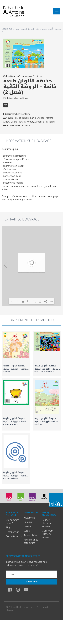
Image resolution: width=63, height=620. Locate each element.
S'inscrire (31, 581)
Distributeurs (12, 531)
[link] (16, 353)
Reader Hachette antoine (47, 523)
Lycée (27, 530)
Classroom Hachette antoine (47, 534)
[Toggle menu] (56, 11)
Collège (28, 526)
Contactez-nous (14, 536)
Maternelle (29, 517)
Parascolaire (30, 535)
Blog (8, 527)
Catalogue (7, 28)
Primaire (28, 521)
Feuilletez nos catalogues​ (31, 541)
